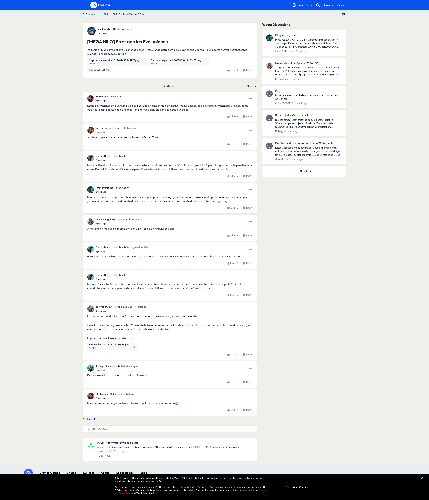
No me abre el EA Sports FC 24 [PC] (297, 63)
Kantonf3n (281, 79)
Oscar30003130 (284, 103)
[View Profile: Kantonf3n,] (269, 65)
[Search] (318, 5)
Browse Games (49, 473)
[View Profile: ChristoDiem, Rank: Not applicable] (90, 158)
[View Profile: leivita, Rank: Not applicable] (90, 130)
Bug (277, 91)
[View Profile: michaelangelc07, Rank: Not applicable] (90, 221)
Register (328, 5)
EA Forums (88, 14)
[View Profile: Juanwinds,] (269, 146)
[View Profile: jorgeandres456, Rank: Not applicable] (90, 189)
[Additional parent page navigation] (98, 14)
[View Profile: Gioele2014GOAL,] (269, 37)
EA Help (88, 473)
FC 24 (106, 14)
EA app (72, 473)
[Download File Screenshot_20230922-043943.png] (134, 346)
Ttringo (100, 366)
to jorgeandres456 (137, 247)
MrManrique (102, 96)
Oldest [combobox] (251, 86)
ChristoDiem (103, 156)
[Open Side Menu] (85, 5)
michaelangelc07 (105, 219)
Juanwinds (281, 159)
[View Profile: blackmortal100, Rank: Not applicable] (91, 31)
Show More (92, 419)
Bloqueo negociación (287, 35)
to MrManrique (128, 128)
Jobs (143, 473)
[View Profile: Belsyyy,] (269, 118)
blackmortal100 (106, 29)
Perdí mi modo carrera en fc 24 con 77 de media (304, 143)
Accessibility (125, 473)
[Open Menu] (343, 14)
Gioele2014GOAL (284, 51)
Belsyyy (279, 131)
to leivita (137, 219)
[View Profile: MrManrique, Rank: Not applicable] (90, 98)
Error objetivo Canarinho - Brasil (294, 115)
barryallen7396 (104, 306)
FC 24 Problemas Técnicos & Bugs (128, 14)
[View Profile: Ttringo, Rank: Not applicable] (90, 368)
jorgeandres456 (105, 187)
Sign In (340, 5)
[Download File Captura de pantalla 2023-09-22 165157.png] (144, 61)
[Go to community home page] (100, 5)
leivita (99, 128)
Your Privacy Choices (296, 487)
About (105, 473)
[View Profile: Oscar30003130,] (269, 93)
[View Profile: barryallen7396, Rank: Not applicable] (90, 308)
